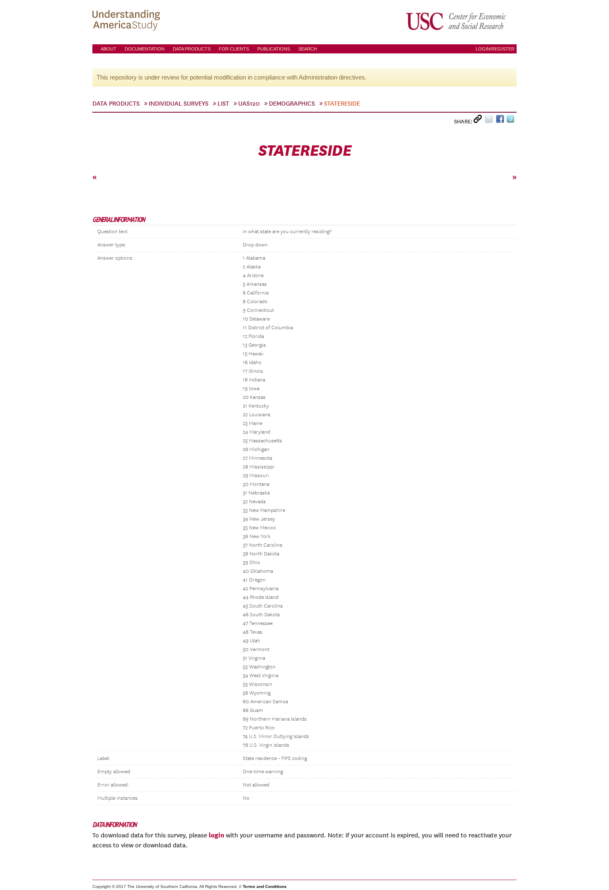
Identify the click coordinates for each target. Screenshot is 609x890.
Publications (273, 48)
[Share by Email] (490, 121)
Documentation (144, 48)
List (223, 103)
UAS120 (249, 103)
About (108, 48)
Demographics (292, 103)
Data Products (191, 48)
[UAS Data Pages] (127, 21)
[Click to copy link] (479, 121)
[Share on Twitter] (511, 121)
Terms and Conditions (265, 886)
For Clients (234, 48)
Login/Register (495, 48)
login (216, 835)
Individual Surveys (178, 103)
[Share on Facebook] (501, 121)
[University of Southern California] (456, 21)
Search (307, 48)
